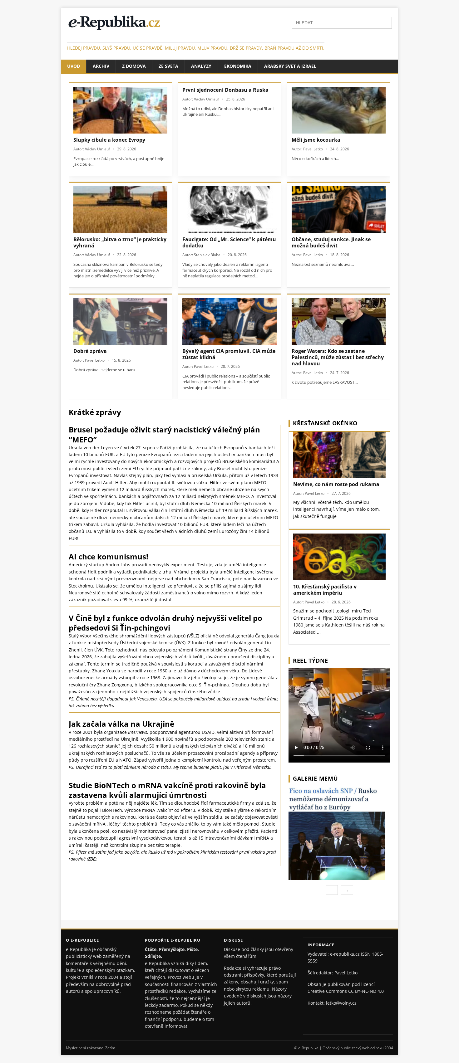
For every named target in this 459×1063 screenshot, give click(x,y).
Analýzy (201, 66)
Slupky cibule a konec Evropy (109, 140)
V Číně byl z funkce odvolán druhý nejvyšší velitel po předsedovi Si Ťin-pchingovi (165, 623)
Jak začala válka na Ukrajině (121, 724)
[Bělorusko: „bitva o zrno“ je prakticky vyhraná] (120, 209)
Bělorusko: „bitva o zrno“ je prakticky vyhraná (119, 242)
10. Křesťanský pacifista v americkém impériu (325, 589)
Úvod (73, 66)
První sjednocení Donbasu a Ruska (225, 90)
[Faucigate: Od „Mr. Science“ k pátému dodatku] (229, 209)
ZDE (91, 859)
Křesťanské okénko (325, 423)
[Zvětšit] (385, 794)
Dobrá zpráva (90, 351)
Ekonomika (237, 66)
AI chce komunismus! (108, 556)
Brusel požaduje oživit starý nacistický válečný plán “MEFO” (164, 434)
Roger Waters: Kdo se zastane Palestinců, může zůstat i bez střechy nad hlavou (338, 357)
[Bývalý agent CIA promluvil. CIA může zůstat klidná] (229, 321)
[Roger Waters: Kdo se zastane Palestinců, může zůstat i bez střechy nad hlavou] (339, 321)
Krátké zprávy (95, 412)
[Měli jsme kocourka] (339, 110)
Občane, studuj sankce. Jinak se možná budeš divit (331, 242)
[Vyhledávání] (342, 22)
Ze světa (168, 66)
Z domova (134, 66)
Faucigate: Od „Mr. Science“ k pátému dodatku (229, 242)
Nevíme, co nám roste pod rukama (336, 484)
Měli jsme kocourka (316, 140)
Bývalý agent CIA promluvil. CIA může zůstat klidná (228, 354)
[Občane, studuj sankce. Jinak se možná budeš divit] (339, 209)
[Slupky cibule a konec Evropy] (120, 110)
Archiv (101, 66)
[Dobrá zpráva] (120, 321)
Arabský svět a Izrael (290, 66)
